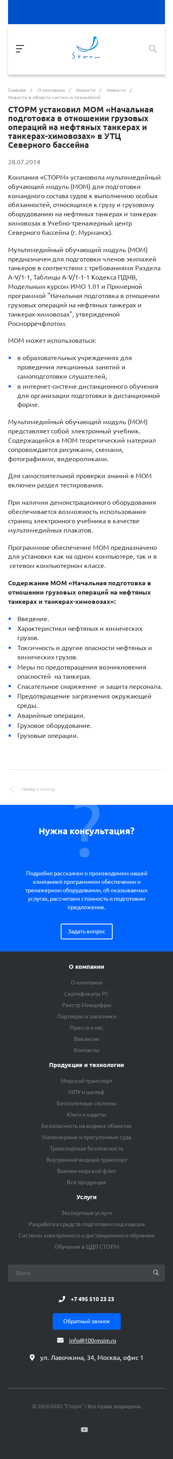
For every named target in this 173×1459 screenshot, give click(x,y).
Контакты (86, 1050)
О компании (86, 967)
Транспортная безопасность (86, 1148)
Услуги (86, 1197)
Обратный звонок (86, 1321)
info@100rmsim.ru (92, 1340)
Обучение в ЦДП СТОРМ (86, 1246)
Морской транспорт (86, 1081)
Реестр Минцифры (86, 1005)
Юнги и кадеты (86, 1114)
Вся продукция (86, 1182)
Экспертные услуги (86, 1213)
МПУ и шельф (86, 1092)
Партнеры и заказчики (86, 1016)
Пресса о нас (86, 1027)
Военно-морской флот (86, 1171)
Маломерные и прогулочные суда (86, 1137)
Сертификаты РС (86, 994)
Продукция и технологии (86, 1065)
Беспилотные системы (87, 1103)
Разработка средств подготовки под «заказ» (87, 1224)
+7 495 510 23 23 (92, 1299)
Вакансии (86, 1039)
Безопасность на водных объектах (86, 1126)
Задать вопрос (86, 931)
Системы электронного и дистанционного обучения (86, 1235)
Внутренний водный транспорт (86, 1159)
